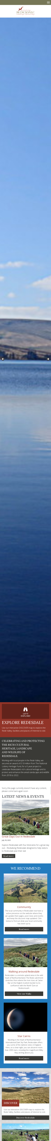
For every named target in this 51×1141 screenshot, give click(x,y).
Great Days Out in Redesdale (18, 836)
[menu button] (48, 2)
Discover (10, 1103)
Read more (8, 856)
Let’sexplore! (25, 714)
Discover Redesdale (25, 1117)
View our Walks (24, 994)
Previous (3, 359)
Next (48, 359)
